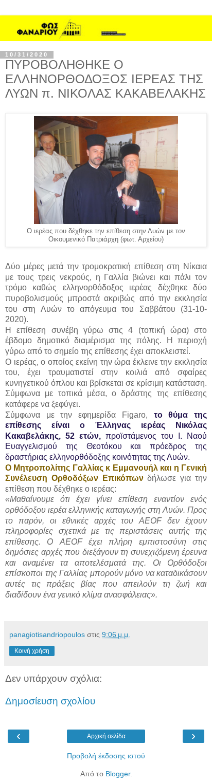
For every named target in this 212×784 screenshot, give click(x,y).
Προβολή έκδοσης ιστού (106, 756)
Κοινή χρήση (31, 651)
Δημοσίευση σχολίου (50, 701)
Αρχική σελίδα (106, 736)
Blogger (117, 774)
